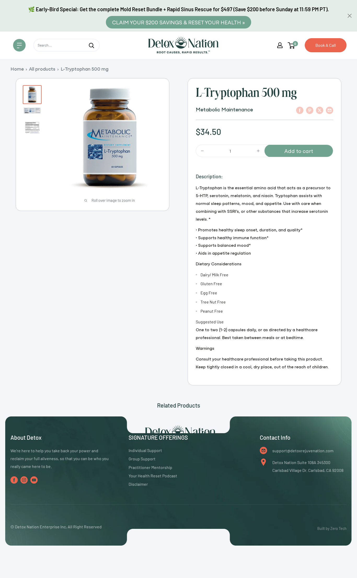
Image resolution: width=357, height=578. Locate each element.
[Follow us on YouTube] (34, 480)
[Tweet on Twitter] (319, 110)
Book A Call (325, 45)
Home (17, 68)
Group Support (142, 458)
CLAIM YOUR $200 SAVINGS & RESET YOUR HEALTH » (178, 22)
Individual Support (145, 450)
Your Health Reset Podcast (153, 475)
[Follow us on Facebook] (14, 480)
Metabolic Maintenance (224, 109)
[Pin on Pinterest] (309, 110)
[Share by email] (329, 110)
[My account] (280, 45)
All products (42, 68)
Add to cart (298, 150)
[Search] (91, 45)
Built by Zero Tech (332, 528)
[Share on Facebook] (299, 110)
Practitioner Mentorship (150, 467)
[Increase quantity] (258, 151)
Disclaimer (138, 484)
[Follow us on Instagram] (24, 480)
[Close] (349, 15)
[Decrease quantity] (202, 151)
